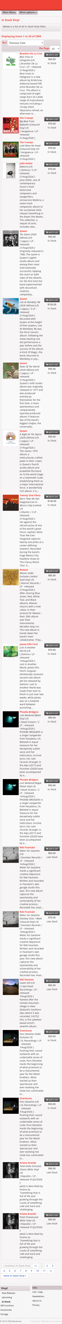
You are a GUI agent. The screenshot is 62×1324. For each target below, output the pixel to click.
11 (44, 1270)
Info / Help (37, 1291)
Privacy (36, 1304)
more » (14, 1275)
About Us (36, 1300)
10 (37, 1270)
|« (35, 1265)
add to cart (53, 54)
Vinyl (4, 1288)
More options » (28, 12)
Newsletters (38, 1296)
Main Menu (9, 12)
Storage (4, 1314)
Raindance (47, 1321)
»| (51, 1270)
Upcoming (7, 1297)
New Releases (8, 1292)
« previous (17, 1265)
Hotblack (36, 1321)
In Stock (6, 1301)
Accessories (6, 1309)
